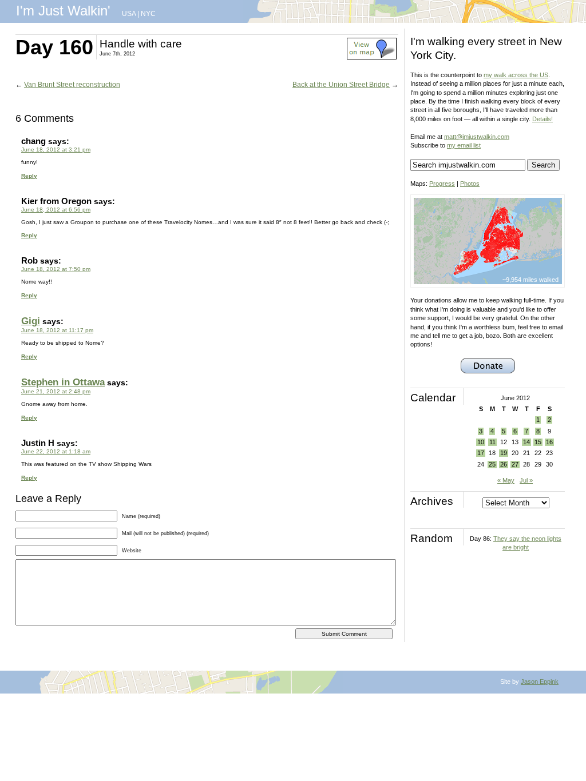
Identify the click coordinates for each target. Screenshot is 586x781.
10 (480, 442)
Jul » (526, 480)
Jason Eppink (540, 681)
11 (492, 442)
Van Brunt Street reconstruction (72, 85)
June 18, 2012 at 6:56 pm (55, 209)
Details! (542, 118)
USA (129, 14)
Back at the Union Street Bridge (341, 85)
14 (526, 442)
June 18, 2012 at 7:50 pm (55, 269)
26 (503, 464)
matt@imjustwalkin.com (476, 136)
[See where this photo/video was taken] (372, 57)
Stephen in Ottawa (63, 382)
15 (537, 442)
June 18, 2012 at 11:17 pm (57, 330)
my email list (464, 145)
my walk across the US (516, 74)
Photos (470, 183)
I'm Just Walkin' (63, 10)
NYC (148, 14)
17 (480, 452)
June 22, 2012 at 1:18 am (55, 451)
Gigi (30, 321)
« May (505, 480)
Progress (442, 183)
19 (503, 452)
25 (492, 464)
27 (515, 464)
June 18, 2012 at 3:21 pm (55, 149)
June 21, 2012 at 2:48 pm (55, 391)
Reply (29, 176)
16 (549, 442)
